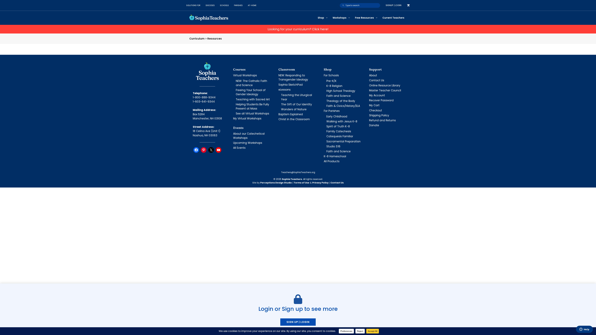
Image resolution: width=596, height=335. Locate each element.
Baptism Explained (290, 114)
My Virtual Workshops (247, 118)
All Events (239, 148)
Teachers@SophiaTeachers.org (298, 172)
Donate (374, 125)
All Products (331, 161)
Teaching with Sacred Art (253, 99)
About (373, 75)
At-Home (252, 5)
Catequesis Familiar (339, 136)
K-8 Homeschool (335, 156)
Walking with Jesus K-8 (341, 121)
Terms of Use (301, 182)
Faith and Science (338, 96)
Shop (321, 17)
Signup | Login (393, 5)
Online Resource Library (384, 85)
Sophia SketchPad (290, 85)
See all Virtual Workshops (252, 113)
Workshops (339, 17)
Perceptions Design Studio (276, 182)
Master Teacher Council (385, 90)
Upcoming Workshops (247, 143)
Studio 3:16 (333, 146)
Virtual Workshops (245, 75)
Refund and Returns (382, 120)
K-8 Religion (334, 86)
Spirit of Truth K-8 (338, 126)
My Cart (374, 105)
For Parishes (332, 111)
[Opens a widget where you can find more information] (584, 329)
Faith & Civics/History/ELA (343, 106)
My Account (377, 95)
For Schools (331, 75)
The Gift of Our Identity (296, 104)
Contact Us (376, 80)
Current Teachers (393, 17)
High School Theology (340, 91)
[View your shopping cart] (408, 5)
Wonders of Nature (294, 109)
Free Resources (364, 17)
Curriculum (197, 38)
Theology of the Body (340, 101)
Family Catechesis (338, 131)
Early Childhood (336, 116)
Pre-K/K (331, 81)
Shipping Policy (379, 115)
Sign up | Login (298, 322)
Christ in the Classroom (294, 119)
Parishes (238, 5)
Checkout (375, 110)
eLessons (284, 90)
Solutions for (193, 5)
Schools (224, 5)
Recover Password (381, 100)
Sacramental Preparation (343, 141)
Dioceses (210, 5)
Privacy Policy (320, 182)
